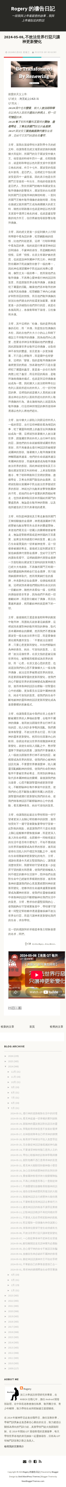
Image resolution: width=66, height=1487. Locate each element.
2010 (11, 1363)
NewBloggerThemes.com (33, 1481)
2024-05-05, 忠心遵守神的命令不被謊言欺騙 (33, 1248)
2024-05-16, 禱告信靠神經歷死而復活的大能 (33, 1191)
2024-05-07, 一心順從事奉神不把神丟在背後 (33, 1238)
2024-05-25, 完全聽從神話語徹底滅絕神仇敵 (33, 1144)
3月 (13, 1280)
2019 (11, 1316)
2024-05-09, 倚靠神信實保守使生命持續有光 (33, 1227)
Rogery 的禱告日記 (33, 8)
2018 (11, 1321)
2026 (11, 1056)
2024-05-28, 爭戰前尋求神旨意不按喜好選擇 (33, 1128)
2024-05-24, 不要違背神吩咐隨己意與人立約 (33, 1149)
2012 (11, 1352)
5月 (13, 1108)
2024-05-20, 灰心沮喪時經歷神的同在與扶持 (33, 1170)
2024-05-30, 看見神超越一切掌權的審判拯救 (33, 1118)
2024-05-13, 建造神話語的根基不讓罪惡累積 (33, 1207)
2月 (13, 1285)
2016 (11, 1332)
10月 (14, 1082)
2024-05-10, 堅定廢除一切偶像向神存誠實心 (33, 1222)
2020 (11, 1311)
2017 (11, 1326)
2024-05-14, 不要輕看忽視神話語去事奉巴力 (33, 1201)
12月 (14, 1071)
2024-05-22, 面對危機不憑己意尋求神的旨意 (33, 1160)
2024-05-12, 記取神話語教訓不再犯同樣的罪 (33, 1212)
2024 (11, 1066)
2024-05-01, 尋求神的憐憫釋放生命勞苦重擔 (33, 1269)
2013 (11, 1347)
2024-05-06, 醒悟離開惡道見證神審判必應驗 (33, 1243)
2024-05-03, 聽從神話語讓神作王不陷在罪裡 (33, 1259)
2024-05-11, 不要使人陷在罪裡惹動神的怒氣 (33, 1217)
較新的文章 (7, 1026)
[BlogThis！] (13, 1008)
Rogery (27, 1388)
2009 (11, 1368)
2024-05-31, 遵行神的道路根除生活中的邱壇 (33, 1113)
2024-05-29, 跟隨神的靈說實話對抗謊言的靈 (33, 1123)
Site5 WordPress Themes (29, 1476)
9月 (13, 1087)
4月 (13, 1274)
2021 (11, 1306)
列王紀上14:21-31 (29, 98)
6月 (13, 1103)
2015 (11, 1337)
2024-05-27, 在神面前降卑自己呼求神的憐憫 (33, 1134)
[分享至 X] (16, 1008)
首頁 (32, 1026)
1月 (13, 1290)
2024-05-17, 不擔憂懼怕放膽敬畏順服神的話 (33, 1186)
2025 (11, 1061)
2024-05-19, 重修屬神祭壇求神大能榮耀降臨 (33, 1175)
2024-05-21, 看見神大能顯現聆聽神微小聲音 (33, 1165)
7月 (13, 1097)
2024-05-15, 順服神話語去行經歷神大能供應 (33, 1196)
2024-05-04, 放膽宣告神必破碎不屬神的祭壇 (33, 1253)
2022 (11, 1300)
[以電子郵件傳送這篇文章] (10, 1008)
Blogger (55, 1472)
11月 (14, 1076)
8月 (13, 1092)
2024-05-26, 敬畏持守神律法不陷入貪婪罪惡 (33, 1139)
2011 (11, 1358)
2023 (11, 1295)
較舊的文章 (56, 1026)
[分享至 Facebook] (20, 1008)
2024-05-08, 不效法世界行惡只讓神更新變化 (32, 39)
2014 (11, 1342)
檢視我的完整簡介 (14, 1446)
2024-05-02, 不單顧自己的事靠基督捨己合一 (33, 1264)
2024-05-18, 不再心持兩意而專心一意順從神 (33, 1181)
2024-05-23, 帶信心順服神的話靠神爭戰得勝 (33, 1155)
